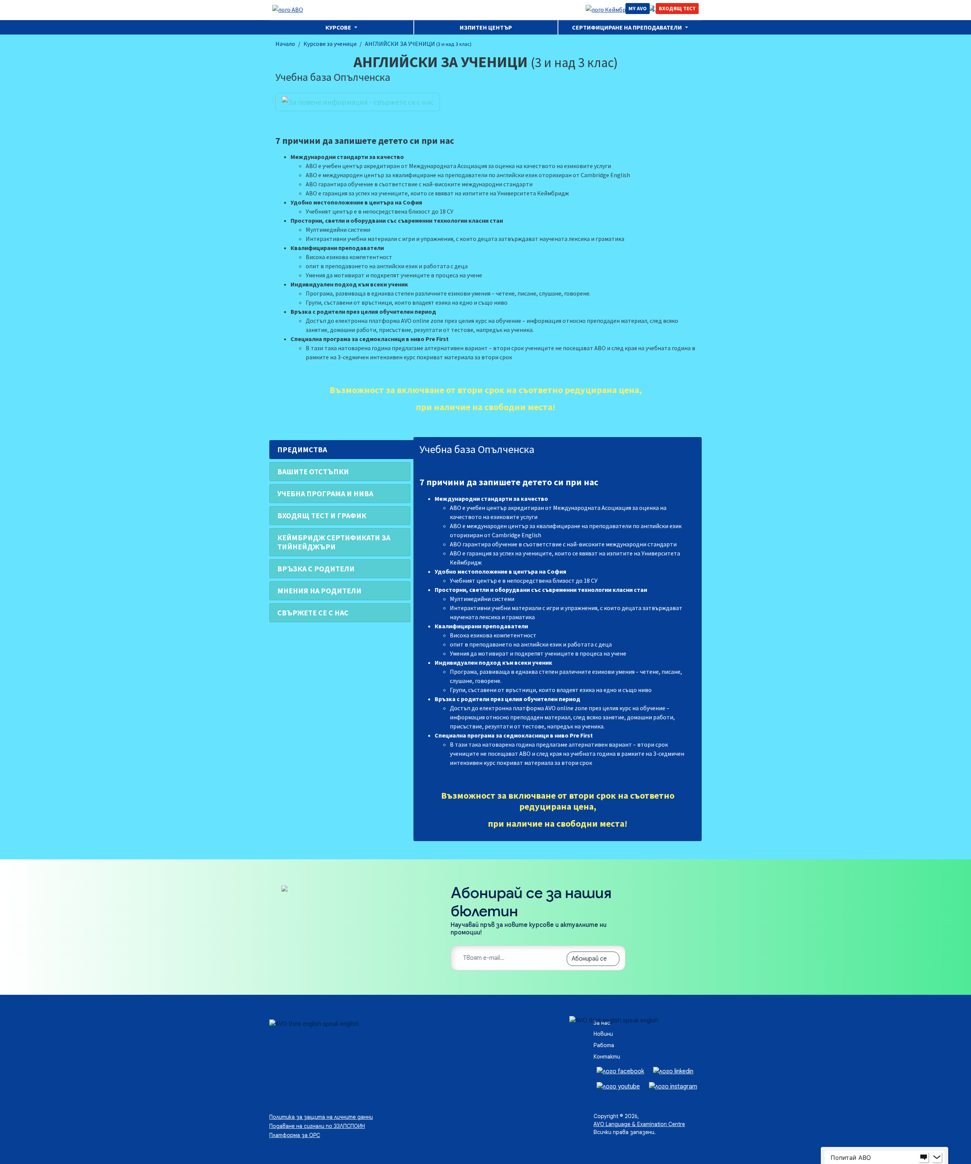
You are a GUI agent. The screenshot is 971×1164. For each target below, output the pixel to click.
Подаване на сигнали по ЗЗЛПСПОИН (317, 1126)
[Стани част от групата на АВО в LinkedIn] (673, 1071)
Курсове (338, 27)
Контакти (607, 1056)
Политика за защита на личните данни (321, 1117)
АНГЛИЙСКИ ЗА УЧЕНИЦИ (418, 43)
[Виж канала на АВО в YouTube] (618, 1086)
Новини (603, 1033)
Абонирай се (589, 959)
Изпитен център (486, 27)
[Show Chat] (924, 1157)
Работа (604, 1045)
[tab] (339, 449)
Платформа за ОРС (294, 1135)
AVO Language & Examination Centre (639, 1124)
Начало (285, 43)
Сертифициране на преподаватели (627, 27)
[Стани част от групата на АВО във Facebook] (620, 1071)
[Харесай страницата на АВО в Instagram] (673, 1086)
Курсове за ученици (330, 43)
